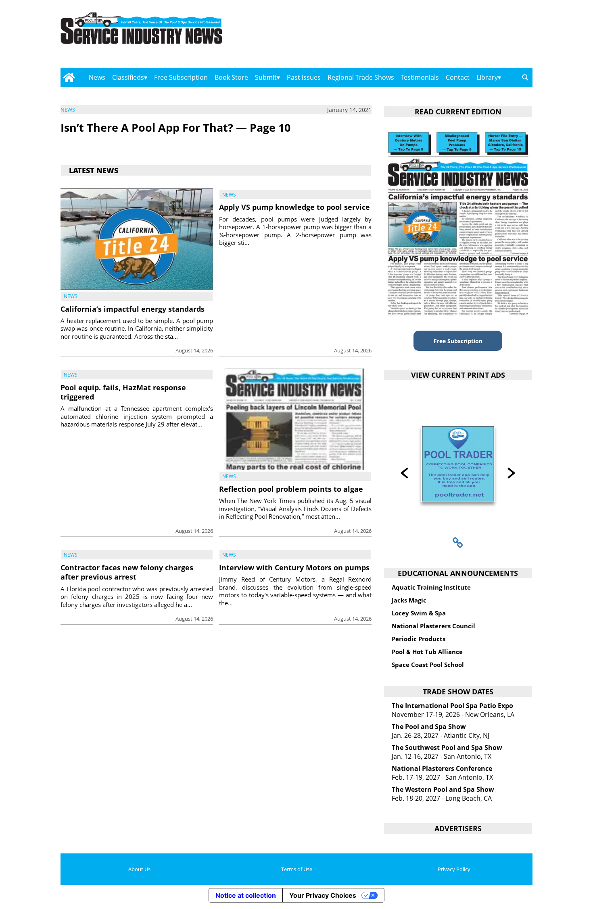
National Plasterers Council (433, 626)
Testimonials (420, 77)
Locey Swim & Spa (419, 613)
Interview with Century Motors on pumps (294, 567)
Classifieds (128, 77)
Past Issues (304, 77)
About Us (139, 869)
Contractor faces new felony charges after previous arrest (127, 572)
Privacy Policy (454, 869)
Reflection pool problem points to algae (291, 489)
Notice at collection (245, 895)
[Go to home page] (69, 77)
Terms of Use (296, 869)
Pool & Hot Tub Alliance (427, 652)
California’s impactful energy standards (133, 309)
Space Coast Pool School (428, 665)
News (97, 77)
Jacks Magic (409, 600)
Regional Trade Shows (361, 77)
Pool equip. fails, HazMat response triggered (123, 392)
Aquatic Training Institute (431, 587)
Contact (458, 77)
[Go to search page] (525, 77)
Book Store (231, 77)
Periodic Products (418, 639)
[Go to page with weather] (461, 36)
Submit (266, 77)
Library (487, 77)
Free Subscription (181, 77)
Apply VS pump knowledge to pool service (294, 207)
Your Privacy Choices (322, 895)
